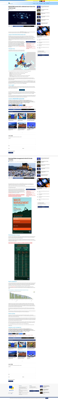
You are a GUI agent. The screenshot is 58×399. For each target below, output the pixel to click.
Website (23, 148)
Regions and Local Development (12, 118)
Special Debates (41, 3)
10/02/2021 (15, 161)
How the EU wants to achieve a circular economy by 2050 (20, 242)
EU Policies (34, 3)
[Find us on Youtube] (44, 1)
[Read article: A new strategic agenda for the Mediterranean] (31, 125)
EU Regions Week (18, 106)
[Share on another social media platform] (35, 26)
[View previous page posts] (21, 132)
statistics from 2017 (13, 286)
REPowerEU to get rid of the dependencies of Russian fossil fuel (46, 393)
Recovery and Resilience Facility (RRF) (23, 107)
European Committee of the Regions (24, 106)
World (37, 3)
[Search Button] (49, 1)
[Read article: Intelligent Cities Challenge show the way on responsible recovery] (12, 116)
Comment (9, 366)
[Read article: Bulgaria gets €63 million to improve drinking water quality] (12, 125)
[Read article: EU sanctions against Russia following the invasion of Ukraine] (39, 17)
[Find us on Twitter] (41, 1)
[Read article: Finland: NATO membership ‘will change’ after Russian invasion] (39, 20)
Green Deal (10, 107)
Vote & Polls (47, 3)
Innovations (15, 107)
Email (9, 148)
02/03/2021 (19, 130)
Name (9, 145)
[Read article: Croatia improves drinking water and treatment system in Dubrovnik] (22, 125)
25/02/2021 (28, 130)
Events (44, 3)
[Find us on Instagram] (42, 1)
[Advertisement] (22, 29)
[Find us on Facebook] (40, 1)
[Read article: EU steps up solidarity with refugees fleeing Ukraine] (39, 10)
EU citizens (15, 106)
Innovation (13, 107)
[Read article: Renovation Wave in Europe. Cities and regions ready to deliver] (22, 116)
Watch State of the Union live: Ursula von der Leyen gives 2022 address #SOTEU (46, 386)
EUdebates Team (11, 161)
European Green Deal (30, 106)
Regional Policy (29, 107)
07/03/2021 (10, 130)
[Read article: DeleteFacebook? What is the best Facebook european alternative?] (43, 30)
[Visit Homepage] (10, 3)
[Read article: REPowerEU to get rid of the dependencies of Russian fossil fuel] (39, 14)
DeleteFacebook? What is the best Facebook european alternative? (42, 36)
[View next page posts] (22, 132)
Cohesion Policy (11, 106)
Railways (18, 107)
